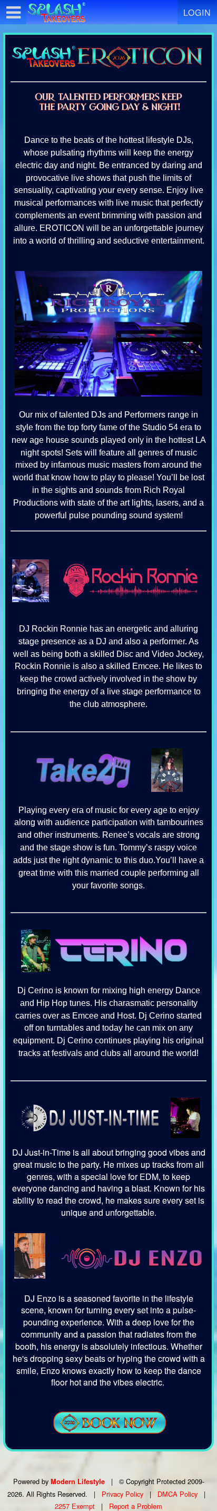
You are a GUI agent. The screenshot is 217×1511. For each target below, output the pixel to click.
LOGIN (197, 12)
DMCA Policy (177, 1494)
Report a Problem (135, 1506)
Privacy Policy (122, 1494)
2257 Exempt (75, 1506)
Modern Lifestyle (78, 1481)
